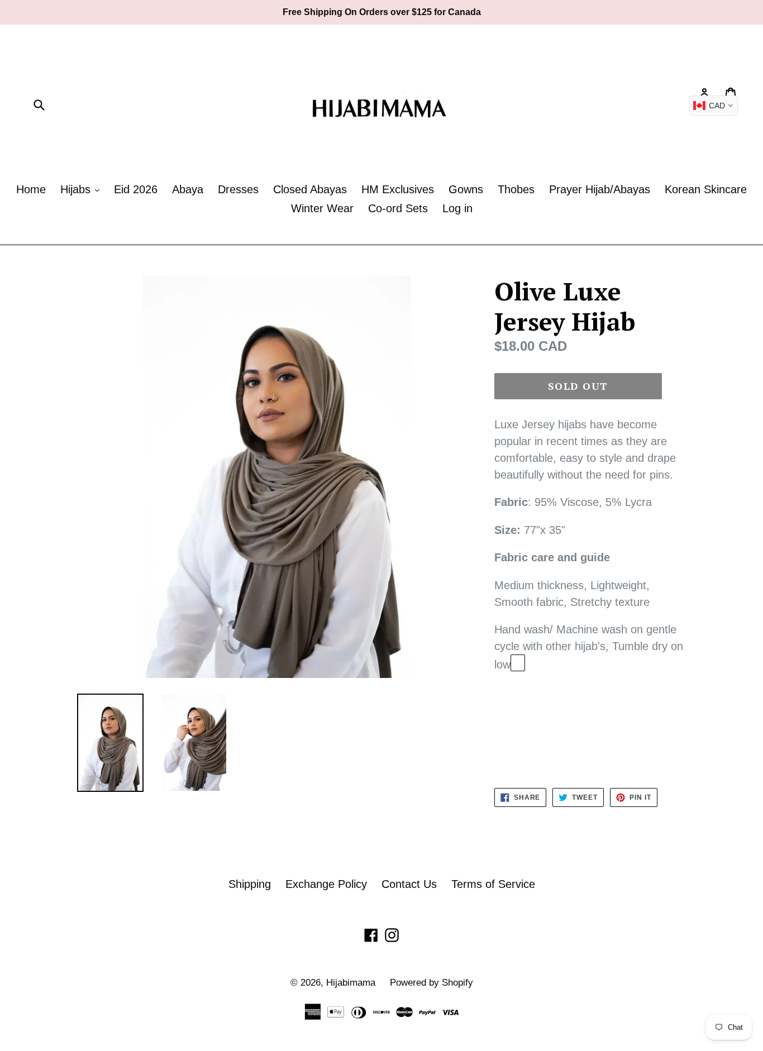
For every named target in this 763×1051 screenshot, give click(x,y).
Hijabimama (350, 982)
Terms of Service (493, 884)
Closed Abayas (310, 189)
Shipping (249, 884)
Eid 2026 (136, 189)
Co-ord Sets (398, 208)
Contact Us (409, 884)
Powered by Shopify (431, 982)
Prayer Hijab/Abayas (599, 189)
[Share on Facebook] (518, 663)
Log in (457, 208)
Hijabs (77, 189)
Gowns (466, 189)
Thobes (516, 189)
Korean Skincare (706, 189)
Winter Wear (322, 208)
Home (31, 189)
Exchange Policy (326, 884)
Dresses (238, 189)
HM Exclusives (397, 189)
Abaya (187, 189)
